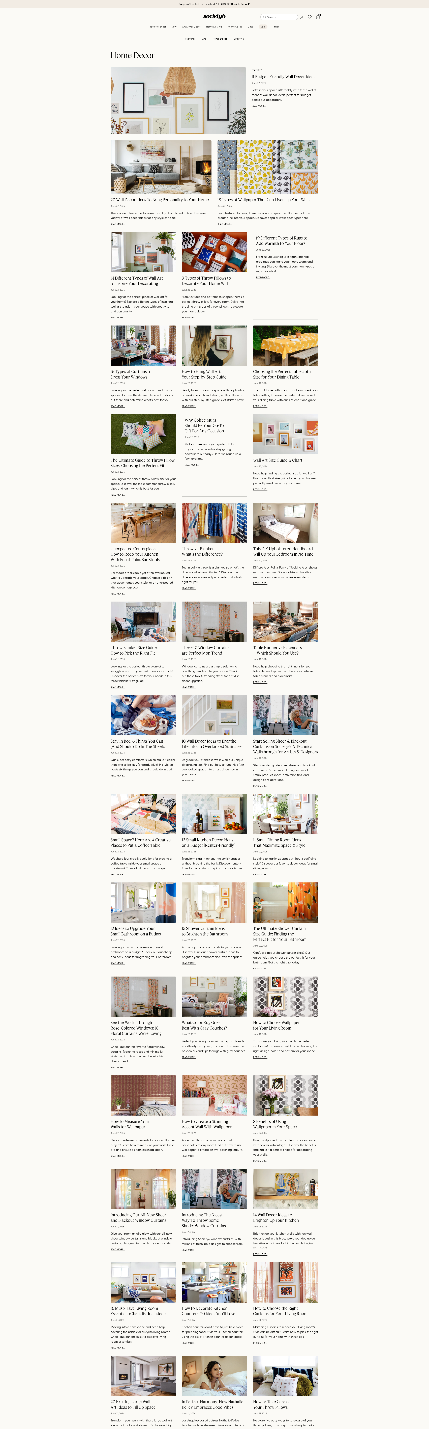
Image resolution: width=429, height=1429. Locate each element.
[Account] (302, 17)
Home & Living (214, 26)
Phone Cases (235, 26)
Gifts (250, 26)
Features (190, 38)
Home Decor (220, 38)
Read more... (259, 105)
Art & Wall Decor (191, 26)
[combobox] (279, 17)
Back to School (157, 26)
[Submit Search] (264, 17)
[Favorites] (310, 17)
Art (204, 38)
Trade (276, 26)
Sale (263, 26)
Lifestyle (239, 38)
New (173, 26)
